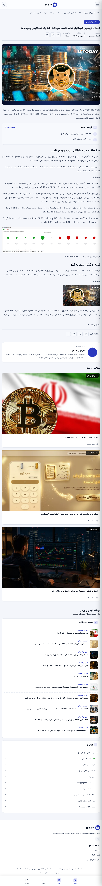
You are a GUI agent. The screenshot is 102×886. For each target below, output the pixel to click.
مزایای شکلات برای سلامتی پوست (50, 795)
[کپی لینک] (58, 34)
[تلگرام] (52, 34)
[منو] (97, 4)
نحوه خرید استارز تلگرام (50, 801)
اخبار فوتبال (50, 776)
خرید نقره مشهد (50, 789)
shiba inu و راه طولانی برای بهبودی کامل (76, 133)
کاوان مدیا (43, 873)
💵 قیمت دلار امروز (50, 758)
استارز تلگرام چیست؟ (50, 807)
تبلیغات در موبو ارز (93, 859)
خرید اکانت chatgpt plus (50, 782)
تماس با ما (96, 855)
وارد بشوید (77, 614)
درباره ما (97, 850)
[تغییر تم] (4, 4)
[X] (47, 34)
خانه (98, 13)
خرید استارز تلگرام (50, 764)
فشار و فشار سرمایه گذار (82, 139)
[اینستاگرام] (98, 839)
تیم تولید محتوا (94, 36)
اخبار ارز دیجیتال (89, 13)
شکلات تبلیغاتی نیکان (50, 770)
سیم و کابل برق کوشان (50, 752)
